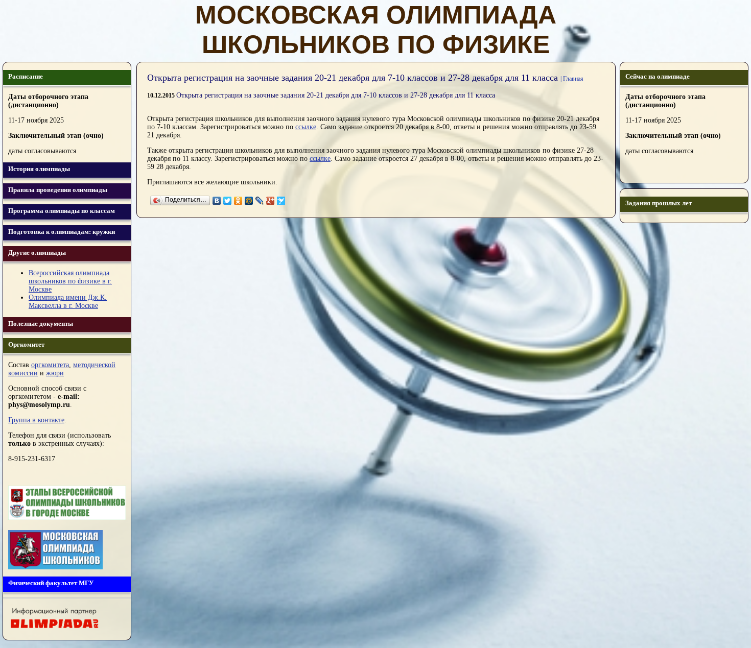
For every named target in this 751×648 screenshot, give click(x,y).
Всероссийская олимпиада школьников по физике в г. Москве (70, 281)
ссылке (305, 127)
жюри (55, 373)
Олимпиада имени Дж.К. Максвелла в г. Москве (68, 301)
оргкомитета (50, 365)
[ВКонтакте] (217, 200)
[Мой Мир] (249, 200)
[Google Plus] (270, 200)
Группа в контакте (36, 420)
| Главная (571, 78)
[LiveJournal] (259, 200)
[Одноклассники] (238, 200)
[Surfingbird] (281, 200)
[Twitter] (227, 200)
